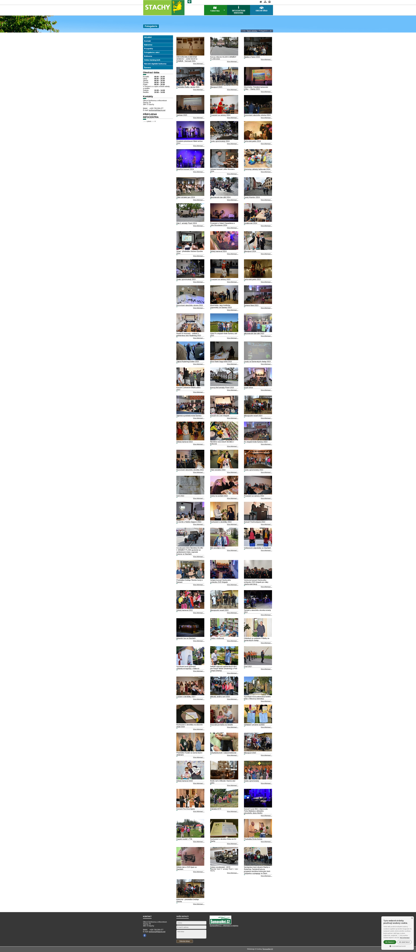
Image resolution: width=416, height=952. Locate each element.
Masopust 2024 (250, 251)
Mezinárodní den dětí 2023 (254, 333)
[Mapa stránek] (264, 2)
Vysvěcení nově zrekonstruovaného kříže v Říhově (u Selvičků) (257, 698)
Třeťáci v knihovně (217, 638)
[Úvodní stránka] (260, 2)
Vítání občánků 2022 (218, 470)
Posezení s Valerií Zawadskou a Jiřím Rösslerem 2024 (222, 224)
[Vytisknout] (269, 2)
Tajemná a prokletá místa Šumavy (189, 416)
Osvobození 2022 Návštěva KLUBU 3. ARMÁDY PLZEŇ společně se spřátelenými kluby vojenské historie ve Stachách (189, 551)
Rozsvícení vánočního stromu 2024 (257, 115)
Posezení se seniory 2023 (220, 279)
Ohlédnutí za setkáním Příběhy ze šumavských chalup (256, 639)
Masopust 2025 (216, 87)
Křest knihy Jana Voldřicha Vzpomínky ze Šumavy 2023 (221, 306)
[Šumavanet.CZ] (220, 924)
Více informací (405, 937)
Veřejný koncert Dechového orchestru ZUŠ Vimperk (220, 581)
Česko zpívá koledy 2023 (186, 279)
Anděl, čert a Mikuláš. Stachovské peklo (222, 782)
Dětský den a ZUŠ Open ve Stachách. (186, 868)
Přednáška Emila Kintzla (253, 839)
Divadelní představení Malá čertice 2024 (189, 142)
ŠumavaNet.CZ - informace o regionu (224, 926)
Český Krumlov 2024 (252, 197)
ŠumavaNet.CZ (267, 949)
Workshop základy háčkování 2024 (257, 169)
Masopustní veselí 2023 (253, 416)
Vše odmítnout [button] (404, 942)
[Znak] (189, 1)
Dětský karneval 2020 (184, 781)
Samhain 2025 (181, 115)
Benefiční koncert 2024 (185, 169)
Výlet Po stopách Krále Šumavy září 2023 (223, 334)
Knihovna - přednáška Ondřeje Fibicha (187, 900)
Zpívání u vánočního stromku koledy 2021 (257, 611)
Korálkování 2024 (250, 223)
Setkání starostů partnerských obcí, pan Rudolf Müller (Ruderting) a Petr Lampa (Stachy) (223, 668)
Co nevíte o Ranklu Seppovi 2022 (188, 522)
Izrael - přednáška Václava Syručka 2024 (189, 252)
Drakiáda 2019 (215, 809)
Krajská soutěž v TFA (184, 839)
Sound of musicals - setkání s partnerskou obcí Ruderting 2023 (188, 334)
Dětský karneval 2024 (218, 251)
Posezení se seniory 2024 (220, 115)
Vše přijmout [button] (390, 942)
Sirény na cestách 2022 (219, 496)
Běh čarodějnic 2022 (217, 548)
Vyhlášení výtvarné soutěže (254, 725)
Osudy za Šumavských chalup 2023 (257, 362)
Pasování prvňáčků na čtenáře (221, 725)
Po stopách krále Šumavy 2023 (255, 442)
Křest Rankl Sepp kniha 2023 (221, 362)
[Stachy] (163, 7)
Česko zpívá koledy (251, 781)
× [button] (412, 918)
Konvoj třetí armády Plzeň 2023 (222, 388)
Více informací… (198, 63)
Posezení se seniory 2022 (254, 496)
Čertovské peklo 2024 (252, 141)
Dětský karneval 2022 (184, 610)
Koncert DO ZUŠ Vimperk (219, 416)
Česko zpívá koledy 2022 (253, 470)
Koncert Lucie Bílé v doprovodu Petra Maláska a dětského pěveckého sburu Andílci (256, 811)
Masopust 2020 (250, 753)
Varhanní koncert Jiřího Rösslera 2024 (222, 170)
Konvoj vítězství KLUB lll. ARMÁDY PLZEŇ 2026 (223, 58)
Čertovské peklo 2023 (252, 279)
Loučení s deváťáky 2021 (185, 697)
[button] (398, 946)
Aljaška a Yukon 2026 (252, 57)
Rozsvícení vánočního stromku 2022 (190, 470)
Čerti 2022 (180, 496)
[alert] (397, 933)
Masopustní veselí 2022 (219, 610)
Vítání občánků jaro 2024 (185, 197)
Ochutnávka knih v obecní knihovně (223, 753)
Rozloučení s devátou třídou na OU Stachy (223, 840)
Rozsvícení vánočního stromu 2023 (189, 305)
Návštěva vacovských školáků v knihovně (222, 443)
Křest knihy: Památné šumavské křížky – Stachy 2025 (256, 88)
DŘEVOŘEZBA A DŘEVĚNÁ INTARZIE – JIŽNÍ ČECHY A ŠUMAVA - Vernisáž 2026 (186, 59)
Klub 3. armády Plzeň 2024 (186, 223)
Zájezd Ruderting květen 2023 (187, 362)
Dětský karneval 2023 (184, 442)
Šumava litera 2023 (251, 305)
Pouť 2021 (248, 666)
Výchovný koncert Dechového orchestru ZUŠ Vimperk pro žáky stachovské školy (256, 582)
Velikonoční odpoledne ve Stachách (257, 548)
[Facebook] (144, 935)
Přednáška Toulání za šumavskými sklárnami (189, 754)
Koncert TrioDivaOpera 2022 (254, 522)
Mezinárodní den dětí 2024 (220, 197)
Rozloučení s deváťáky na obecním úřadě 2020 (189, 726)
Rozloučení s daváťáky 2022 (221, 522)
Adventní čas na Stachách (186, 638)
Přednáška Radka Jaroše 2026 (187, 87)
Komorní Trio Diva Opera (185, 809)
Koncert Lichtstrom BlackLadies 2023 (188, 389)
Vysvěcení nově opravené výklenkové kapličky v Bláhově (187, 667)
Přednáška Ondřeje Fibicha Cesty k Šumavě (189, 581)
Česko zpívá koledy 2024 (219, 141)
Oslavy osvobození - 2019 (220, 867)
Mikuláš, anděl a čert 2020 (220, 697)
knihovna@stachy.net (157, 110)
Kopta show (248, 388)
